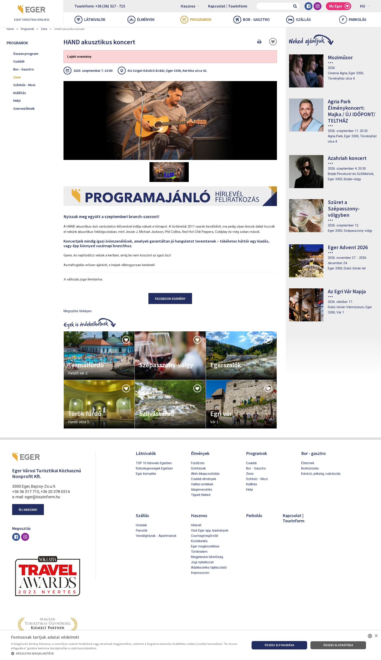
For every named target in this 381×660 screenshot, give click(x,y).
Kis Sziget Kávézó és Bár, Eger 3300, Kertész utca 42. (167, 70)
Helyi (17, 100)
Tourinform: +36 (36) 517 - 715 (100, 6)
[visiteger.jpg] (169, 172)
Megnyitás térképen (78, 311)
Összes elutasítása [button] (338, 645)
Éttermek (307, 463)
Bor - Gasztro (23, 69)
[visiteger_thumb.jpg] (170, 120)
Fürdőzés (198, 463)
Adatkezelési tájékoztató (209, 567)
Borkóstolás (310, 468)
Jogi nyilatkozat (202, 562)
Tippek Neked (200, 495)
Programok (200, 19)
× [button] (376, 636)
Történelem (199, 552)
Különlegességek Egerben (154, 468)
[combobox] (370, 636)
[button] (127, 654)
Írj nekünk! (28, 509)
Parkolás (354, 19)
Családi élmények (203, 479)
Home (10, 29)
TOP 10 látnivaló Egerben (154, 463)
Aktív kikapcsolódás (205, 474)
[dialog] (190, 645)
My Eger (335, 6)
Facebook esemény (170, 298)
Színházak (198, 468)
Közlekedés (199, 541)
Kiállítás (19, 93)
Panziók (141, 530)
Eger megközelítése (205, 546)
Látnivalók (94, 19)
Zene (44, 29)
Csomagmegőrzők (204, 536)
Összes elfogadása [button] (279, 645)
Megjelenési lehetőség (207, 557)
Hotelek (141, 525)
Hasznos (188, 6)
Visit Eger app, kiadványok (209, 530)
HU (362, 6)
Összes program (25, 53)
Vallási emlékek (202, 484)
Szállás (303, 19)
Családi (18, 61)
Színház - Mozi (24, 85)
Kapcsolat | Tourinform (227, 6)
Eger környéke (146, 474)
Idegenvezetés (201, 489)
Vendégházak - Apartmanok (156, 536)
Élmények (146, 19)
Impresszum (200, 573)
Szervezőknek (24, 108)
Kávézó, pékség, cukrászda (320, 474)
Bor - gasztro (256, 19)
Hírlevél (196, 525)
